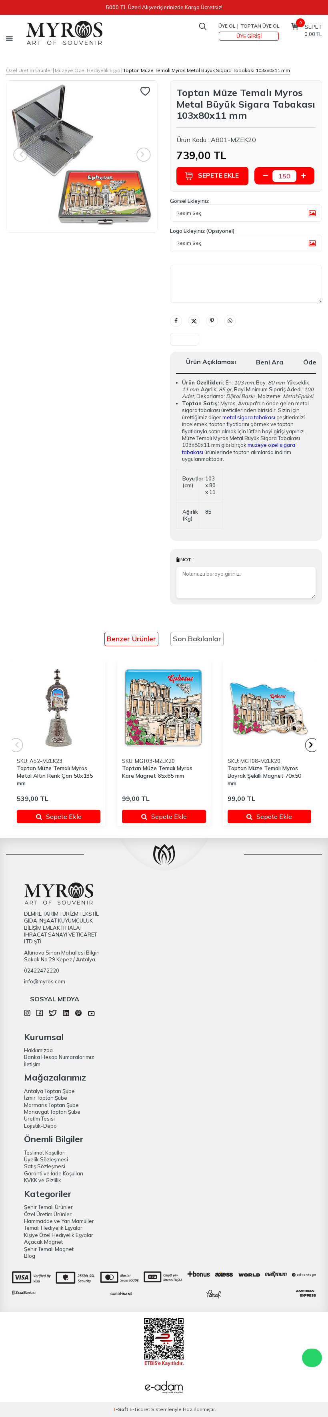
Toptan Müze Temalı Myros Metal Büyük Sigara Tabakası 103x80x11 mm (206, 70)
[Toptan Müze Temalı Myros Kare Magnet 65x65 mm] (164, 708)
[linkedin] (66, 1014)
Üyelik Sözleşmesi (46, 1159)
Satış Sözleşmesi (44, 1166)
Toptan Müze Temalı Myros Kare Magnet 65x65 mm (157, 772)
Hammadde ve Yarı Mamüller (59, 1221)
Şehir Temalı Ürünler (48, 1207)
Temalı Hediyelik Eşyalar (53, 1228)
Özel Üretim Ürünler (29, 70)
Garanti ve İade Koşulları (53, 1173)
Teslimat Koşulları (45, 1152)
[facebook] (39, 1014)
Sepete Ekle (218, 175)
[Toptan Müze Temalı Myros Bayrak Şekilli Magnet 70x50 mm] (269, 708)
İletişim (32, 1064)
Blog (29, 1256)
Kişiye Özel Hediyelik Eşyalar (58, 1235)
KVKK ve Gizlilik (42, 1180)
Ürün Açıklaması (211, 362)
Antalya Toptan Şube (49, 1091)
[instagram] (27, 1014)
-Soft (121, 1409)
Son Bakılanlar (197, 638)
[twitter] (52, 1014)
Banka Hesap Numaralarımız (59, 1057)
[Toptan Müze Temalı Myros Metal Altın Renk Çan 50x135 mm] (58, 708)
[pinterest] (78, 1014)
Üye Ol (226, 26)
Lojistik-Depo (40, 1126)
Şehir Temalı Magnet (49, 1249)
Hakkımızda (38, 1050)
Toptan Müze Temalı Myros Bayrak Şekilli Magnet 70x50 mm (264, 776)
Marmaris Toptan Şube (51, 1105)
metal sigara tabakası (248, 417)
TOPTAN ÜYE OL (259, 26)
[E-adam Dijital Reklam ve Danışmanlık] (164, 1388)
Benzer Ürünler (131, 638)
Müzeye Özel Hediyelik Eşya (87, 70)
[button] (312, 745)
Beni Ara (269, 362)
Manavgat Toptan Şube (52, 1112)
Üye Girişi (249, 36)
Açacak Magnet (43, 1242)
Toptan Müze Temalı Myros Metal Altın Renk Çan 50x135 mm (55, 776)
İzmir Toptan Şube (45, 1098)
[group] (82, 156)
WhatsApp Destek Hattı (312, 1358)
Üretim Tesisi (39, 1118)
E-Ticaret (140, 1409)
